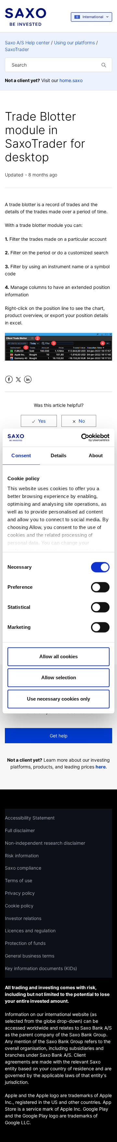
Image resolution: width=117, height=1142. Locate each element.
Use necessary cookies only (58, 699)
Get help (59, 735)
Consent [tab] (21, 455)
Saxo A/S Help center (27, 42)
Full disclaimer (20, 830)
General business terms (29, 955)
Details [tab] (59, 455)
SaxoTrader (17, 49)
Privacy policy (20, 893)
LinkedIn (28, 379)
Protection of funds (25, 943)
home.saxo (71, 80)
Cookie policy (19, 905)
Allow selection (58, 677)
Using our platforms (74, 42)
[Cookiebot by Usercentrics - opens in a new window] (83, 437)
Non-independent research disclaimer (45, 843)
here (101, 766)
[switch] (100, 587)
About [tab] (96, 455)
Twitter (18, 379)
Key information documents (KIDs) (41, 968)
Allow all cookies (58, 656)
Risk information (22, 855)
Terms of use (18, 880)
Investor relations (23, 918)
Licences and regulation (30, 930)
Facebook (9, 379)
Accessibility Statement (30, 817)
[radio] (39, 421)
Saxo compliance (23, 868)
